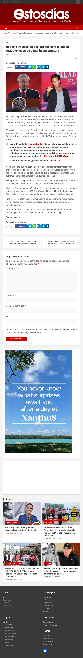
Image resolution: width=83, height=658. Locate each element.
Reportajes (7, 600)
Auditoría (8, 625)
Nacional (48, 563)
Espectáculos (48, 638)
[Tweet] (30, 66)
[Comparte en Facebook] (21, 66)
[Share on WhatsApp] (34, 66)
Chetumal (48, 603)
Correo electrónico (16, 306)
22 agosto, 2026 (10, 533)
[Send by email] (39, 66)
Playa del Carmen (60, 519)
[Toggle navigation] (6, 27)
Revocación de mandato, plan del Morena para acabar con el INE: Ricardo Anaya (23, 242)
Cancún (8, 563)
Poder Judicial (48, 641)
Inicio (5, 597)
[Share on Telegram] (43, 66)
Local (7, 603)
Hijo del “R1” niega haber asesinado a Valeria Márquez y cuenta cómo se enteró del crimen (61, 571)
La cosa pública (11, 634)
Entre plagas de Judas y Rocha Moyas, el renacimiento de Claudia (21, 528)
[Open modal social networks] (47, 66)
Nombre (10, 295)
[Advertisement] (41, 478)
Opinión (8, 522)
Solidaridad (49, 522)
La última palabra (11, 636)
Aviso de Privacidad (50, 625)
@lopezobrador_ (36, 144)
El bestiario (9, 628)
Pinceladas (9, 639)
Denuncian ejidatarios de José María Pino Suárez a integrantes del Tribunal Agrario (59, 242)
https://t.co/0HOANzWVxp (56, 156)
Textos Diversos (11, 645)
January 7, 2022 (55, 160)
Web (8, 316)
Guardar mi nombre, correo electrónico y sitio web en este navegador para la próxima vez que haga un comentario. (41, 331)
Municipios (10, 43)
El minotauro (9, 631)
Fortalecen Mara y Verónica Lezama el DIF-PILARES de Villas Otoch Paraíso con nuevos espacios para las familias (22, 572)
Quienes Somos (48, 622)
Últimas (8, 499)
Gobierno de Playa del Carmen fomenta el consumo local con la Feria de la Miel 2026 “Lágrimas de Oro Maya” (60, 531)
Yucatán (46, 612)
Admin (19, 55)
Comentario (12, 268)
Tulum (18, 43)
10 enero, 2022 (11, 55)
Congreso (46, 635)
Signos (15, 522)
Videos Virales (48, 644)
